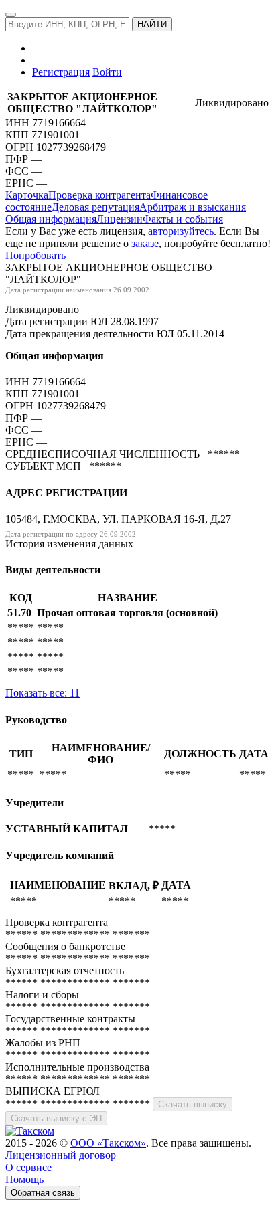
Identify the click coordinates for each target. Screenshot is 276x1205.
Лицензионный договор (60, 1155)
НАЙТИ (152, 24)
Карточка (26, 195)
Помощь (24, 1179)
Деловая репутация (95, 207)
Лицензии (119, 219)
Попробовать (35, 255)
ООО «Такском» (108, 1143)
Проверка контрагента (99, 195)
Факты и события (183, 219)
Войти (107, 72)
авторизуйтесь (181, 231)
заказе (145, 243)
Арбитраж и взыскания (192, 207)
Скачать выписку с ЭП (56, 1118)
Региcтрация (61, 72)
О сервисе (28, 1167)
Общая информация (50, 219)
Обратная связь (43, 1193)
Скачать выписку (192, 1104)
